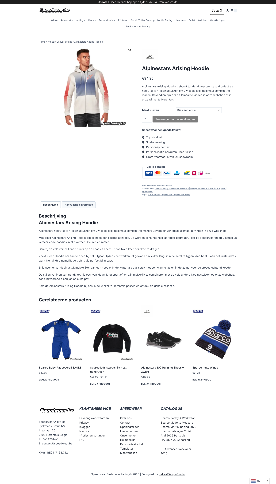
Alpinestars (166, 194)
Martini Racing (164, 20)
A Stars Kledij (154, 194)
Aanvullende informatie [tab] (79, 204)
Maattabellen (128, 452)
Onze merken (128, 435)
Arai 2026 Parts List (173, 435)
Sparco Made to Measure (177, 422)
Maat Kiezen (150, 110)
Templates (127, 448)
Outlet (191, 20)
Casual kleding (161, 188)
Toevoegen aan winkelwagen (175, 119)
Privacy (84, 422)
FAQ (81, 439)
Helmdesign (127, 439)
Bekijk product (49, 379)
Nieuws (84, 431)
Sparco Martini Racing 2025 (178, 427)
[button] (130, 50)
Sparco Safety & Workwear (178, 418)
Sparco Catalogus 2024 (176, 431)
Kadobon (202, 20)
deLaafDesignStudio (172, 474)
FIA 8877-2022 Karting (175, 439)
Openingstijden (129, 427)
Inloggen (84, 427)
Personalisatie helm (132, 444)
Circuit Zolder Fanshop (143, 20)
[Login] (227, 10)
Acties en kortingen (93, 435)
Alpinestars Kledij (181, 194)
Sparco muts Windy (205, 367)
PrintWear (123, 20)
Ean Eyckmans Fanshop (138, 26)
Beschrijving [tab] (50, 204)
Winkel (54, 20)
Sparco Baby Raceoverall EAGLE (60, 367)
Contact (125, 422)
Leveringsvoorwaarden (94, 418)
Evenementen (129, 431)
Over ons (126, 418)
